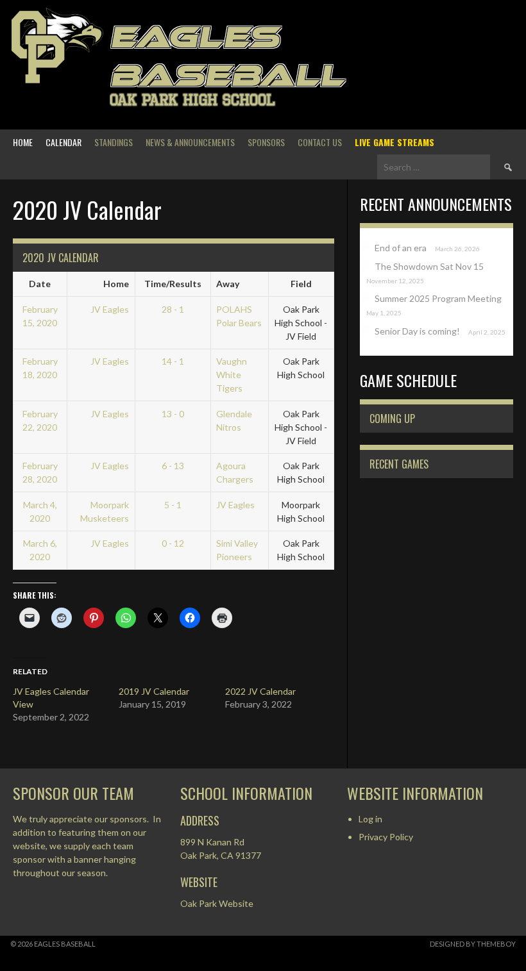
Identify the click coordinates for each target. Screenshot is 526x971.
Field (301, 283)
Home (23, 142)
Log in (370, 818)
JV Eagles (109, 309)
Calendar (63, 142)
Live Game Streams (394, 142)
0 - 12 (173, 543)
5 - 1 (173, 504)
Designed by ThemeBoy (473, 944)
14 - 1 (173, 361)
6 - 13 (173, 465)
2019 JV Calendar (154, 691)
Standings (113, 142)
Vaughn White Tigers (231, 375)
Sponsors (266, 142)
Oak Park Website (216, 903)
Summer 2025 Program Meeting (438, 298)
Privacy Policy (386, 836)
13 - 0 (173, 413)
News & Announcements (190, 142)
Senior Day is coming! (417, 331)
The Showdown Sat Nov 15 (429, 266)
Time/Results (172, 283)
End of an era (401, 247)
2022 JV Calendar (260, 691)
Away (227, 283)
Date (40, 283)
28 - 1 (173, 309)
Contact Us (320, 142)
